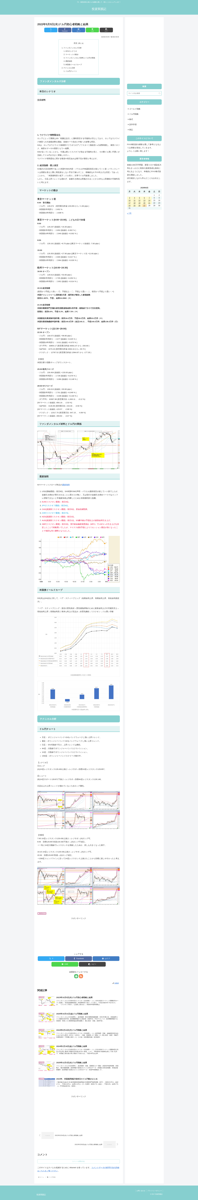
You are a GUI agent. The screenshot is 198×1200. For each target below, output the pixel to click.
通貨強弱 (68, 61)
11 (134, 200)
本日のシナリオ (71, 51)
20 (144, 203)
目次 (75, 43)
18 (134, 203)
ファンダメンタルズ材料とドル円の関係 (80, 58)
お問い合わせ (141, 1191)
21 (149, 203)
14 (149, 200)
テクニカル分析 (69, 68)
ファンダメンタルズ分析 (72, 48)
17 (129, 203)
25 (134, 205)
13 (144, 200)
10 (129, 200)
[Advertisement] (78, 118)
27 (144, 205)
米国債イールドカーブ (73, 64)
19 (139, 203)
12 (139, 200)
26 (139, 205)
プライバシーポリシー (154, 1191)
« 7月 (129, 213)
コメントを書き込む (78, 1161)
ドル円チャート (71, 71)
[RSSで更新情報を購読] (81, 976)
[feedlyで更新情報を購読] (76, 976)
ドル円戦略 (43, 913)
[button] (106, 30)
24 (129, 205)
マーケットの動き (72, 54)
